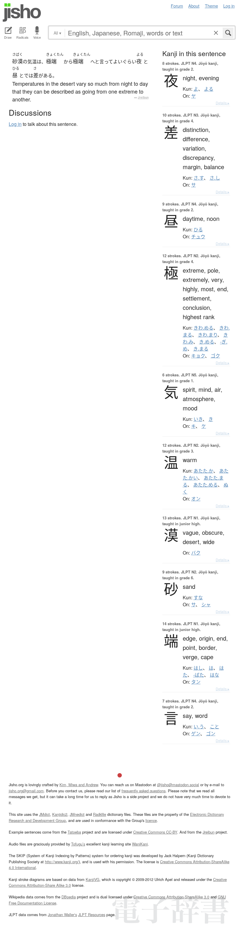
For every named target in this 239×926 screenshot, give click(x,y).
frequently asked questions (144, 790)
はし (198, 668)
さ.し (215, 178)
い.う (199, 726)
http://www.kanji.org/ (62, 861)
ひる (198, 229)
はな (214, 675)
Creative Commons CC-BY (155, 832)
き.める (206, 342)
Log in (229, 6)
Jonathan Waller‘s (62, 914)
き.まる (200, 349)
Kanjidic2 (59, 814)
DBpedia (68, 897)
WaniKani (140, 844)
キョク (198, 356)
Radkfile (99, 814)
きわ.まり (207, 335)
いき (198, 419)
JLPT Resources (91, 914)
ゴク (215, 356)
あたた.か (203, 471)
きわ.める (203, 328)
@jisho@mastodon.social (178, 784)
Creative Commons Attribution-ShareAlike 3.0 (171, 897)
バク (196, 553)
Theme (211, 6)
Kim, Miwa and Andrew (78, 784)
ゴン (210, 733)
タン (196, 682)
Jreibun (143, 97)
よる (208, 89)
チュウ (198, 236)
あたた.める (205, 485)
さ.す (199, 178)
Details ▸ (222, 102)
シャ (206, 604)
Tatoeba (74, 832)
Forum (177, 6)
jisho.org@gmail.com (26, 790)
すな (198, 597)
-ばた (198, 675)
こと (214, 726)
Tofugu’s (78, 844)
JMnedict (77, 814)
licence (151, 820)
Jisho (22, 12)
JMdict (44, 814)
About (193, 6)
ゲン (195, 733)
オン (196, 499)
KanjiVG (92, 879)
